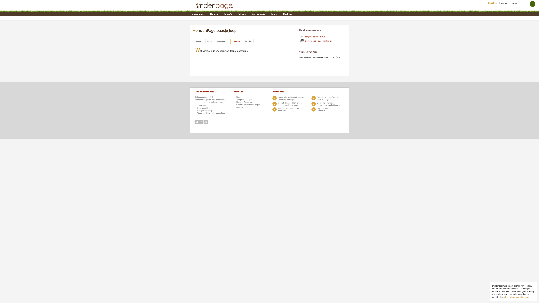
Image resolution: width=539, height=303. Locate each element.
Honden (214, 13)
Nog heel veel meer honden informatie (328, 109)
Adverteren (201, 105)
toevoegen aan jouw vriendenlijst (318, 40)
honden (248, 41)
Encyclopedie (258, 13)
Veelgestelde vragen (244, 99)
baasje (198, 41)
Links (238, 97)
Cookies (239, 107)
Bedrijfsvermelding (204, 110)
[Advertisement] (245, 69)
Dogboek (287, 13)
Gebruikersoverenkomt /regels (248, 104)
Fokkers (242, 13)
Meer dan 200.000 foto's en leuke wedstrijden (328, 98)
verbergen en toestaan (519, 297)
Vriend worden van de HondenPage (211, 113)
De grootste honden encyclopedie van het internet (328, 104)
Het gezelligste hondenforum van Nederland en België (291, 98)
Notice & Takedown (244, 102)
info (505, 297)
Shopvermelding (203, 108)
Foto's (274, 13)
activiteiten (222, 41)
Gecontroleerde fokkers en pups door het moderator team (290, 104)
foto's (209, 41)
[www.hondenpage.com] (213, 10)
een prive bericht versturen (315, 36)
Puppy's (228, 13)
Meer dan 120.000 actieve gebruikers (288, 109)
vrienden (236, 41)
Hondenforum (197, 13)
